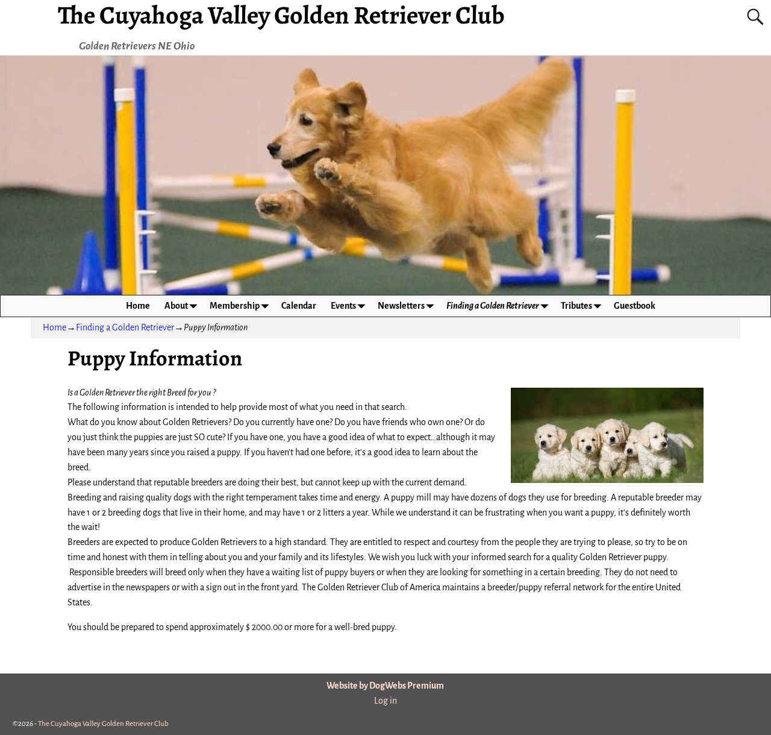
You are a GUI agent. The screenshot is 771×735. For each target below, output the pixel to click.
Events (343, 306)
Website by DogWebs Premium (385, 685)
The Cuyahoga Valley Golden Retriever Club (103, 724)
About (176, 306)
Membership (235, 306)
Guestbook (634, 306)
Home (138, 306)
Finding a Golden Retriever (492, 306)
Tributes (576, 306)
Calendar (298, 306)
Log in (385, 700)
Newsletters (401, 306)
